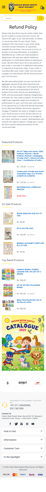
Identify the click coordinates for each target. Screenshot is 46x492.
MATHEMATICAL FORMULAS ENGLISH (29, 188)
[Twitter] (16, 424)
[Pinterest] (27, 424)
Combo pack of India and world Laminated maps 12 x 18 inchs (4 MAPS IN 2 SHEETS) (30, 173)
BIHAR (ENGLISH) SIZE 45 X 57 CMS (29, 214)
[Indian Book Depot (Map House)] (23, 7)
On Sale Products (11, 204)
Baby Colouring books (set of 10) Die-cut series (29, 301)
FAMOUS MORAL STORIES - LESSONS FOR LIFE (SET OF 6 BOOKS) (29, 271)
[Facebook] (10, 424)
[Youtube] (33, 424)
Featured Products (12, 142)
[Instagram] (21, 424)
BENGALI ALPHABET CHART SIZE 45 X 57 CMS (30, 244)
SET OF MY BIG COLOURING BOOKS (28, 286)
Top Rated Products (13, 260)
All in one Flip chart (25, 228)
